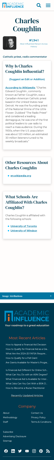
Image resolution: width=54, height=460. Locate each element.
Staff (5, 422)
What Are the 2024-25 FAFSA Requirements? (29, 353)
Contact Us (37, 413)
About (6, 413)
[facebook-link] (6, 451)
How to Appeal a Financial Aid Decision (26, 344)
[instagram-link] (34, 451)
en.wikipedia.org (20, 175)
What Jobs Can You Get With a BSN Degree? (29, 383)
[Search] (39, 5)
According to (20, 87)
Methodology (10, 417)
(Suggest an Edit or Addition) (27, 79)
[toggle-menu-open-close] (48, 5)
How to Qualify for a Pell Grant (21, 358)
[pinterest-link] (41, 451)
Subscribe (8, 432)
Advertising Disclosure (14, 436)
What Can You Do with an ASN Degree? (27, 374)
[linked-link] (13, 451)
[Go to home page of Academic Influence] (13, 5)
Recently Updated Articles (27, 395)
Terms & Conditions (41, 422)
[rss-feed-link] (48, 451)
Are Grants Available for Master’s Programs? (28, 362)
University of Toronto (23, 226)
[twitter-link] (20, 451)
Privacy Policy (38, 417)
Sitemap (7, 441)
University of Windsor (23, 230)
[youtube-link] (27, 451)
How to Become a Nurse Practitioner (25, 388)
